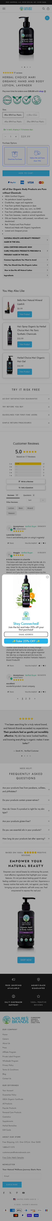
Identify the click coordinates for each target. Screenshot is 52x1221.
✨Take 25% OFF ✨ (26, 641)
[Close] (47, 577)
